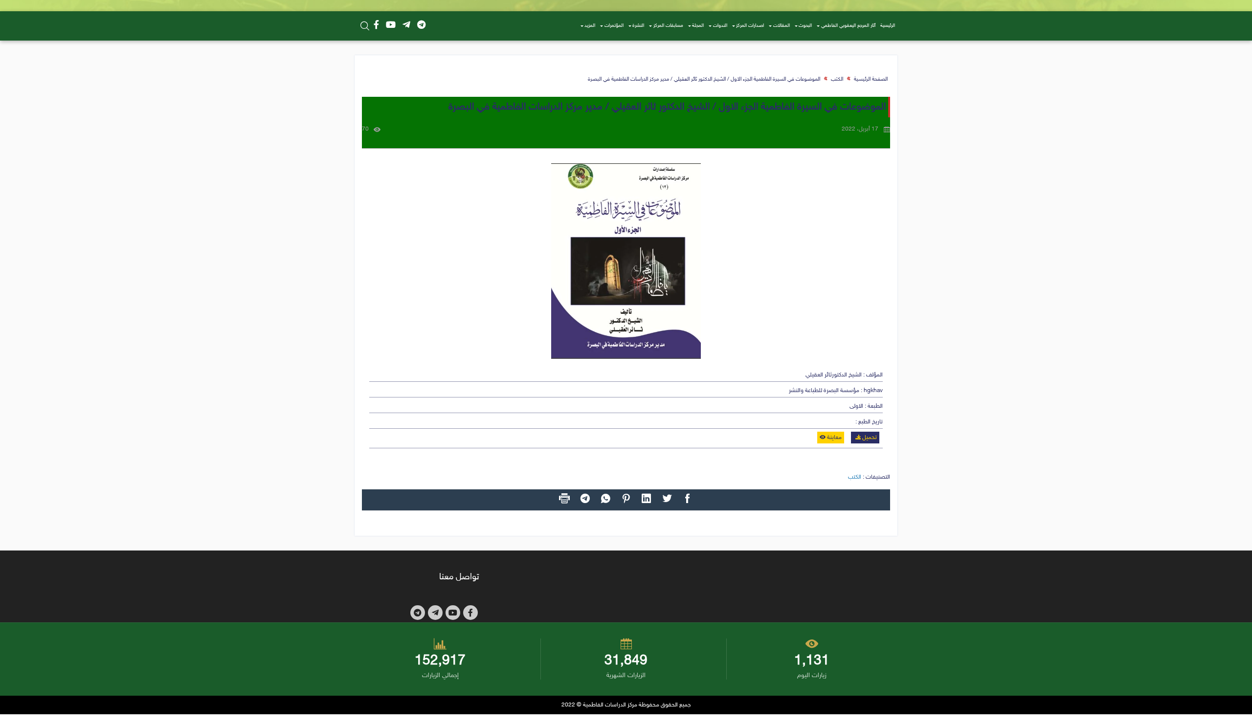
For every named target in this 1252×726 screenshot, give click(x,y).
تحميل (869, 437)
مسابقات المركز (668, 26)
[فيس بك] (376, 26)
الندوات (720, 26)
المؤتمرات (614, 26)
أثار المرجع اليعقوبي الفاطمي (848, 26)
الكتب (837, 79)
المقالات (781, 26)
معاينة (834, 437)
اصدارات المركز (750, 26)
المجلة (698, 26)
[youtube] (391, 26)
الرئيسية (887, 26)
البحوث (805, 26)
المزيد (589, 26)
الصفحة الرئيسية (871, 79)
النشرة (638, 26)
